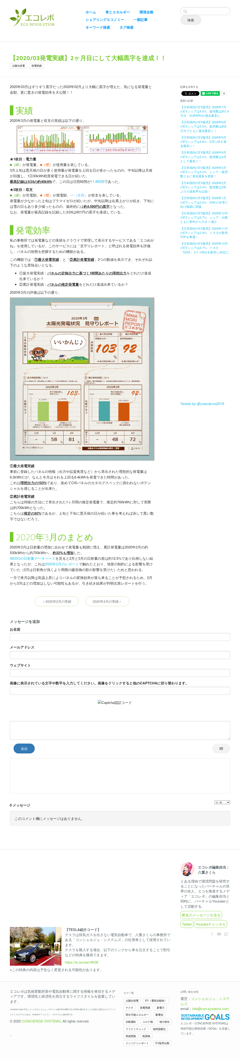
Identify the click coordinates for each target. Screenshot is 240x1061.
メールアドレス (22, 647)
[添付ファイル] (221, 748)
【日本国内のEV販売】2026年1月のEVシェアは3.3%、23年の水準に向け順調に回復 (204, 202)
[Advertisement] (205, 330)
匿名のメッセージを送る (201, 914)
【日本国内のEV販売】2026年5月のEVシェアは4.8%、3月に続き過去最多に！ (203, 141)
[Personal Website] (226, 933)
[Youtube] (219, 933)
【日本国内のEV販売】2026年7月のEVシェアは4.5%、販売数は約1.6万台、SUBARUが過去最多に (204, 111)
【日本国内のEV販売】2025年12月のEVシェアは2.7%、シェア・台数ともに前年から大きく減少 (204, 217)
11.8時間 (97, 181)
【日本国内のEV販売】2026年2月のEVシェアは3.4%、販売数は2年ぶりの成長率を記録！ (203, 187)
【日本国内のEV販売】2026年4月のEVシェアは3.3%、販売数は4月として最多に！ (203, 156)
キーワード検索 (98, 27)
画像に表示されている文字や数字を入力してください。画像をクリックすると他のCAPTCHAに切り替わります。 (99, 683)
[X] (212, 933)
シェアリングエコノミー (105, 19)
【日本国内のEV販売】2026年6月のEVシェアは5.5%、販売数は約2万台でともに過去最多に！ (203, 126)
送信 (24, 748)
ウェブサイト (20, 665)
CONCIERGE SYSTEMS (41, 1021)
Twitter (187, 924)
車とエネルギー (117, 12)
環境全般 (146, 12)
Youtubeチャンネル (211, 924)
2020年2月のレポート (62, 563)
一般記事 (141, 19)
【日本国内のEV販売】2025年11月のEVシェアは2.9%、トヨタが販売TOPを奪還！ (204, 232)
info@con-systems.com (210, 1008)
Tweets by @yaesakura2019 (202, 403)
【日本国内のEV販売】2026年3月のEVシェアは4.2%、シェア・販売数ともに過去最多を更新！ (204, 171)
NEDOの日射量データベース (32, 558)
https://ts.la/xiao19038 (81, 962)
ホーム (91, 12)
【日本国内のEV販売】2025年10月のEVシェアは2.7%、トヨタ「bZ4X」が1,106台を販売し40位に (204, 247)
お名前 (15, 629)
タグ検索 (127, 27)
